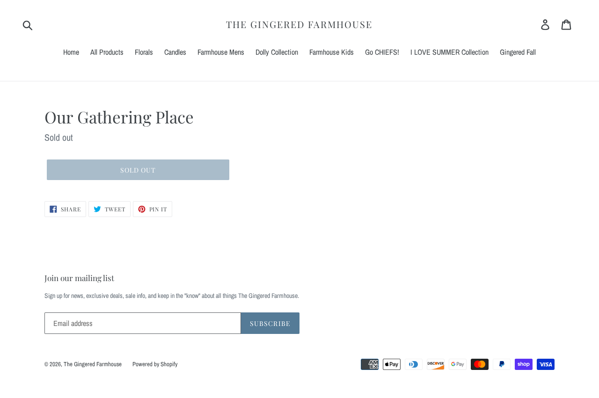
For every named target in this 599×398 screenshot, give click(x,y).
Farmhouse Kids (331, 52)
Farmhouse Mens (220, 52)
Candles (175, 52)
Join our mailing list (79, 277)
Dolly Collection (277, 52)
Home (71, 52)
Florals (144, 52)
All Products (107, 52)
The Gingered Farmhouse (299, 24)
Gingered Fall (518, 52)
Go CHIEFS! (382, 52)
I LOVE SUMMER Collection (449, 52)
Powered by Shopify (154, 364)
